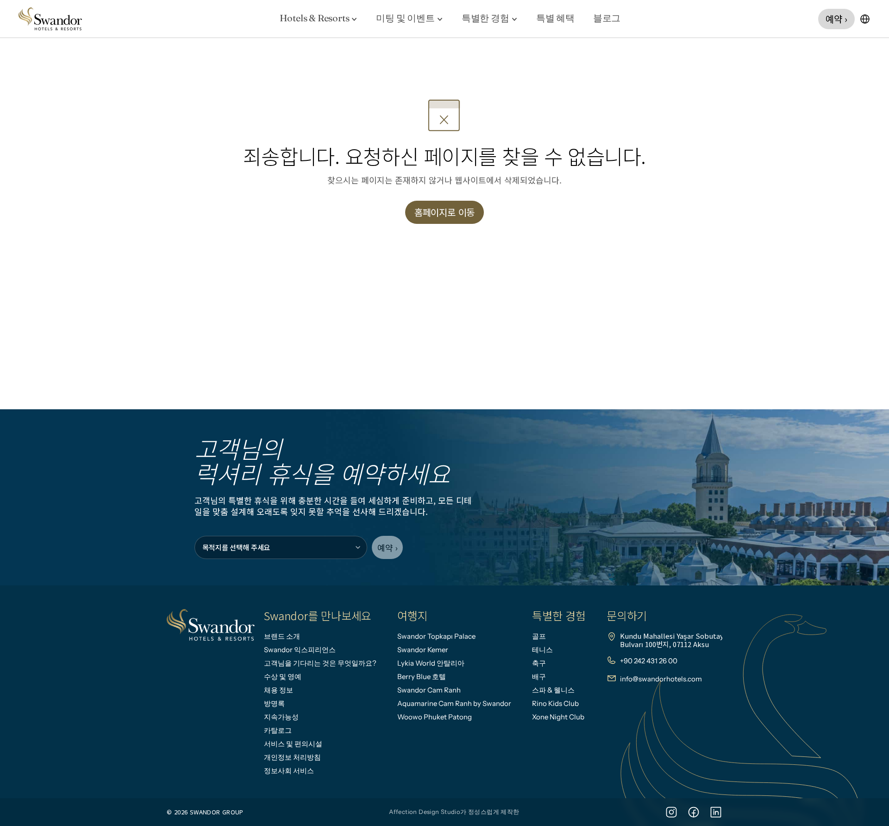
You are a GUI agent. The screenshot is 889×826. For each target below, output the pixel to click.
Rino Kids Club (555, 703)
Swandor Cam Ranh (429, 690)
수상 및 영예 (282, 676)
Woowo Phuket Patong (434, 716)
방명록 (274, 703)
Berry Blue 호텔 (421, 676)
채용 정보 (278, 690)
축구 (539, 663)
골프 (539, 636)
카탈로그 (278, 730)
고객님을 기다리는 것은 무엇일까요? (320, 663)
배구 (539, 676)
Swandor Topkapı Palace (436, 636)
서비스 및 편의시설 (293, 743)
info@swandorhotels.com (661, 678)
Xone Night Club (558, 716)
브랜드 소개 (282, 636)
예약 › (387, 547)
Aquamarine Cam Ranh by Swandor (454, 703)
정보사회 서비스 (289, 770)
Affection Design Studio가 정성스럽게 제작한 (454, 811)
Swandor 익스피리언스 (300, 649)
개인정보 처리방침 (292, 757)
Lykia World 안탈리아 (430, 663)
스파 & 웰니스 (553, 690)
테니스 (542, 649)
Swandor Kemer (422, 649)
